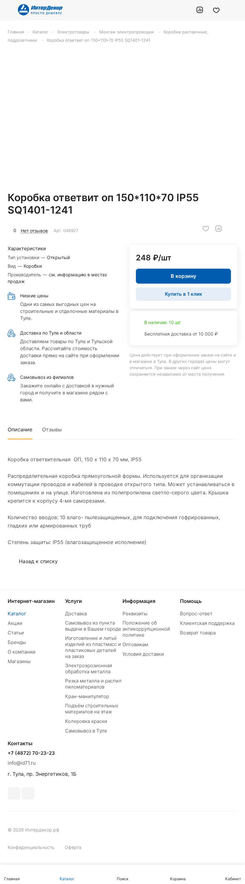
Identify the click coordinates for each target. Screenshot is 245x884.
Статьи (16, 633)
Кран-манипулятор (87, 696)
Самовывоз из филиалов (47, 377)
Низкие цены (34, 295)
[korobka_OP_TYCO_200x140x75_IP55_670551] (124, 117)
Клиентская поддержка (207, 623)
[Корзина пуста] (233, 10)
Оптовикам (135, 644)
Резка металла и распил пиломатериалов (93, 684)
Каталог (17, 614)
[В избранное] (206, 228)
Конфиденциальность (31, 847)
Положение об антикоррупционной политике (146, 629)
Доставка (76, 614)
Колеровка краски (86, 721)
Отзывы (52, 429)
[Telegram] (28, 793)
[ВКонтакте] (14, 793)
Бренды (17, 642)
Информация (138, 601)
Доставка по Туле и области (50, 333)
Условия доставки (143, 654)
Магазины (19, 661)
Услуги (73, 601)
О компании (21, 652)
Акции (15, 623)
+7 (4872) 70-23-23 (31, 753)
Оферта (73, 847)
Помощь (191, 601)
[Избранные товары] (216, 10)
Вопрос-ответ (196, 614)
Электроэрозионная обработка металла (88, 668)
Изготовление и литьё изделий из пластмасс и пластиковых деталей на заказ (93, 647)
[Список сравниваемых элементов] (200, 10)
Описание (20, 429)
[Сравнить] (218, 228)
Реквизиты (134, 614)
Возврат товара (198, 633)
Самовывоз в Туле (86, 731)
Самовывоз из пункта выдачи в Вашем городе (93, 626)
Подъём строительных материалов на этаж (91, 709)
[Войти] (183, 10)
